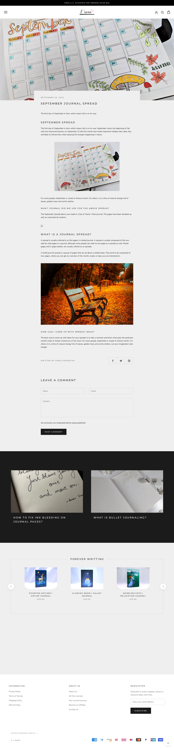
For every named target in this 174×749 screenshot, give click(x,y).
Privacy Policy (14, 691)
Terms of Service (16, 696)
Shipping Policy (15, 700)
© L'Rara (16, 740)
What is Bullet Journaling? (120, 517)
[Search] (162, 12)
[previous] (11, 586)
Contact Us (73, 709)
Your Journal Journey (77, 700)
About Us (73, 691)
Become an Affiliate (77, 705)
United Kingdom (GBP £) (23, 733)
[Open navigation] (5, 12)
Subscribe (140, 711)
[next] (163, 586)
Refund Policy (15, 705)
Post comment (54, 432)
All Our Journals (76, 696)
